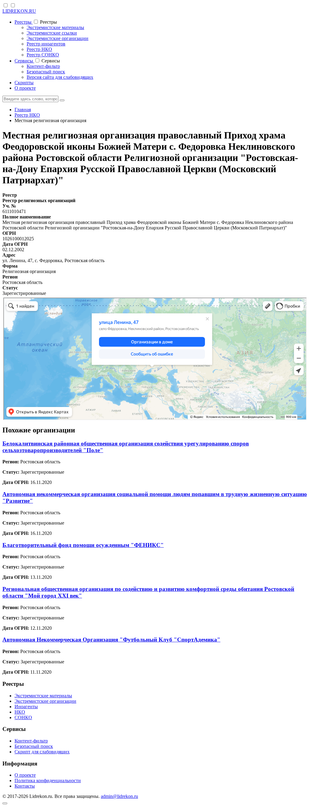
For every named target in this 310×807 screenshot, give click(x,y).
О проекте (25, 88)
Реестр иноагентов (46, 43)
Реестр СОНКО (43, 54)
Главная (23, 109)
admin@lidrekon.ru (119, 796)
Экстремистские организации (57, 38)
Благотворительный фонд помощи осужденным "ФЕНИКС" (83, 545)
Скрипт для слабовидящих (42, 751)
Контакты (25, 786)
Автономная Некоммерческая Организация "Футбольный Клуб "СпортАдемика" (111, 639)
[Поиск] (62, 100)
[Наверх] (4, 803)
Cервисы (24, 60)
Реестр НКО (39, 49)
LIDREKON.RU (19, 11)
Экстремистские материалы (55, 27)
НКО (20, 712)
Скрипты (24, 82)
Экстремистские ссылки (52, 32)
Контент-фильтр (43, 66)
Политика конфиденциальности (48, 780)
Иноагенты (26, 706)
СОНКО (23, 717)
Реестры (24, 22)
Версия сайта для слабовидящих (60, 77)
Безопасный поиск (46, 71)
